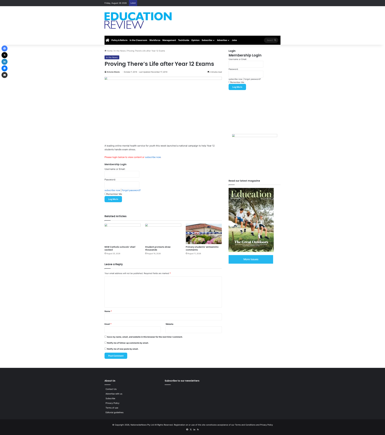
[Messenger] (5, 68)
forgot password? (131, 190)
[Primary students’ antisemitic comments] (204, 234)
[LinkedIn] (5, 62)
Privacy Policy (112, 403)
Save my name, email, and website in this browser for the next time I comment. (145, 337)
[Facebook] (5, 48)
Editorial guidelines (114, 412)
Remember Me (114, 194)
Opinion (195, 40)
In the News (120, 51)
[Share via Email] (5, 75)
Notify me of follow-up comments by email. (128, 343)
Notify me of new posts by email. (123, 349)
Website (169, 324)
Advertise (222, 40)
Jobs (234, 40)
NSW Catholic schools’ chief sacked (120, 248)
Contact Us (111, 389)
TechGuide (183, 40)
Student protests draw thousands (158, 248)
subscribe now (153, 157)
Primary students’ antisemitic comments (202, 248)
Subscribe (207, 40)
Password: (110, 179)
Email (108, 324)
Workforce (154, 40)
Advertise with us (114, 394)
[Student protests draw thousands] (163, 234)
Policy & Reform (119, 40)
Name (108, 311)
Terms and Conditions (245, 425)
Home (109, 51)
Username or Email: (115, 169)
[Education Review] (138, 20)
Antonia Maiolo (113, 72)
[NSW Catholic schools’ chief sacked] (123, 234)
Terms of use (112, 408)
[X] (5, 55)
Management (169, 40)
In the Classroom (138, 40)
